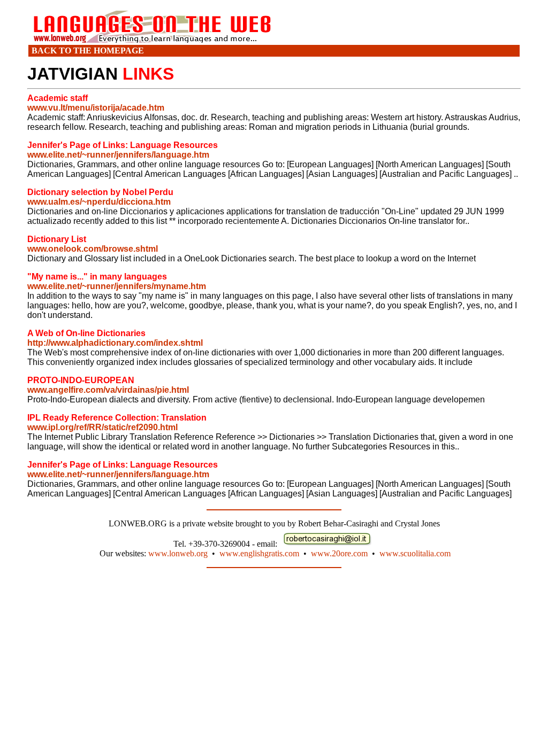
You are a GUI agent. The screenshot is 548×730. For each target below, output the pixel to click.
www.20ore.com (339, 553)
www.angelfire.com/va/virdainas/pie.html (108, 389)
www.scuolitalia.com (415, 553)
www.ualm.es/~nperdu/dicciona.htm (99, 201)
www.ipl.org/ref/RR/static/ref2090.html (102, 427)
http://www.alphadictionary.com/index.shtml (115, 342)
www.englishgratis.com (259, 553)
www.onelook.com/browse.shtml (92, 248)
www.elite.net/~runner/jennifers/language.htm (118, 154)
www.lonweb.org (178, 553)
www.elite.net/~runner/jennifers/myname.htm (116, 286)
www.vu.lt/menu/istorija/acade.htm (95, 107)
